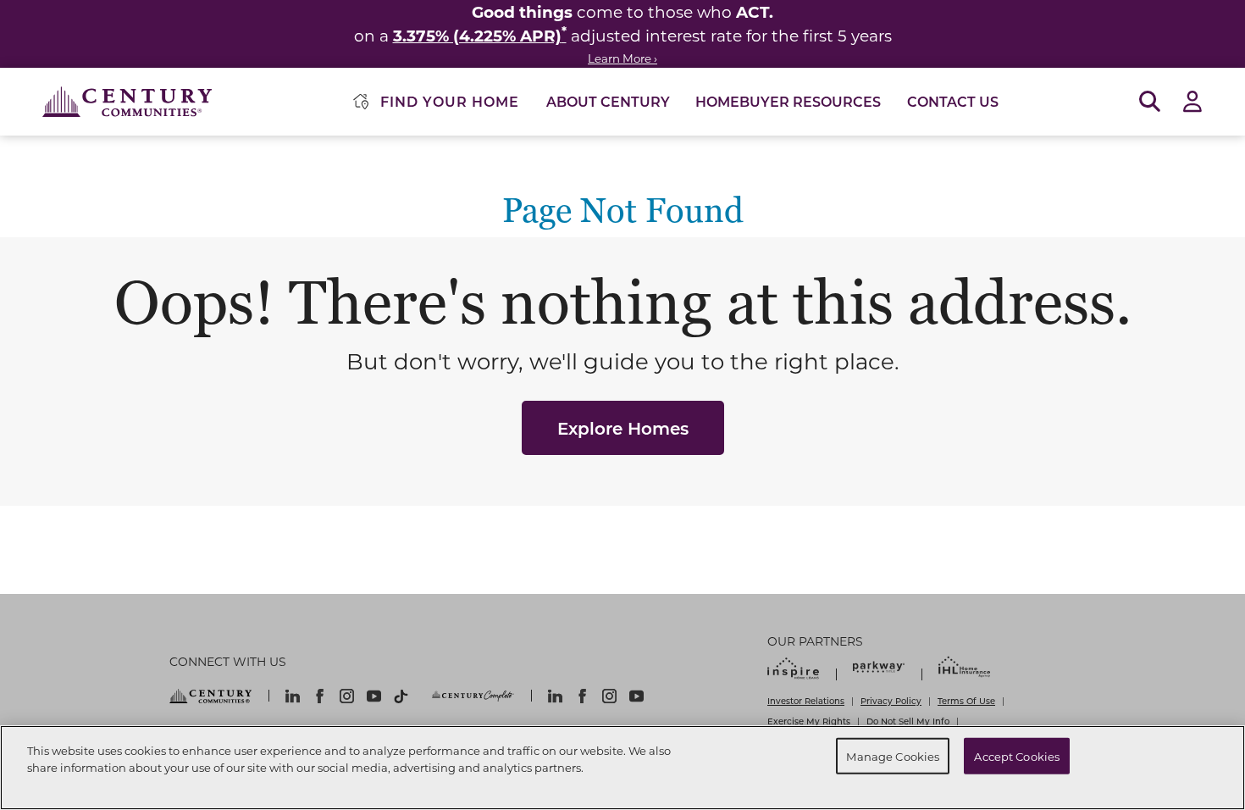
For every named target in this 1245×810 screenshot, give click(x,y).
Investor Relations (805, 701)
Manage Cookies (892, 755)
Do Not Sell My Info (907, 721)
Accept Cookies (1017, 755)
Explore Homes (623, 428)
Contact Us (953, 101)
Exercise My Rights (808, 721)
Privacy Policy (890, 701)
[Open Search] (1149, 102)
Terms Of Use (966, 701)
